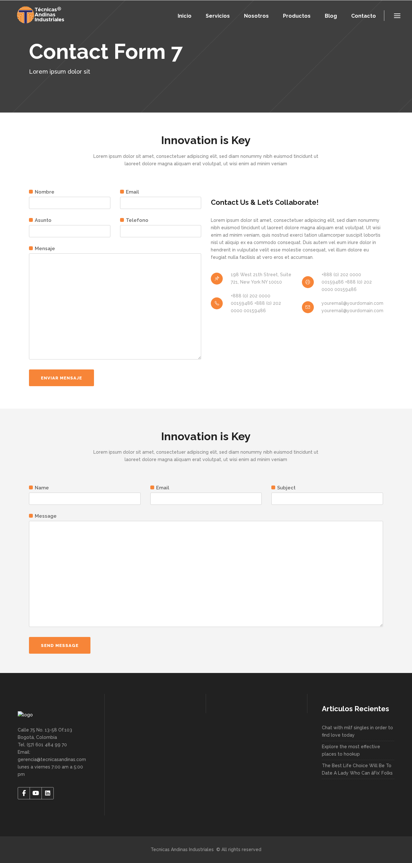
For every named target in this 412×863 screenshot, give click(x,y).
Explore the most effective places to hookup (351, 750)
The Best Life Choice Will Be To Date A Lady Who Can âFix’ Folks (357, 769)
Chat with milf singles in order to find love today (357, 731)
